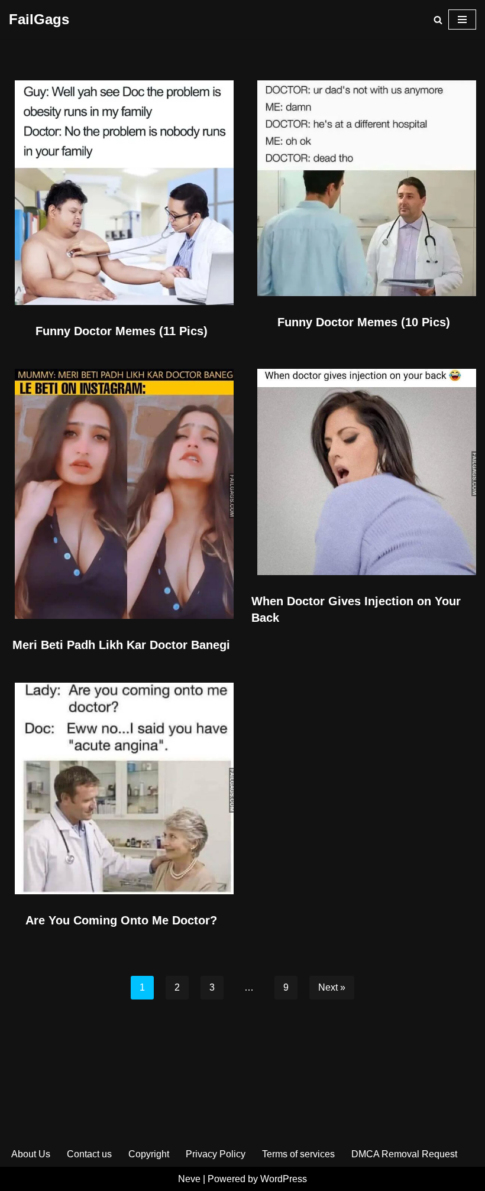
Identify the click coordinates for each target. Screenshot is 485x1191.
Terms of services (298, 1154)
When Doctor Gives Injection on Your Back (356, 609)
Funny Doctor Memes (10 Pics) (363, 322)
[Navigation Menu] (462, 19)
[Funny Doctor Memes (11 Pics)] (121, 192)
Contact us (89, 1154)
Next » (331, 987)
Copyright (148, 1154)
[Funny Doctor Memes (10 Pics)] (363, 187)
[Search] (438, 19)
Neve (189, 1179)
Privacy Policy (215, 1154)
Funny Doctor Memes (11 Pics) (121, 330)
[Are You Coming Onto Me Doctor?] (121, 788)
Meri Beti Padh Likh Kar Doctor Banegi (121, 644)
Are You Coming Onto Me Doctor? (121, 920)
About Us (30, 1154)
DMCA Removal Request (404, 1154)
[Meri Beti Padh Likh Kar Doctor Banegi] (121, 494)
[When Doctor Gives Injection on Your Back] (363, 472)
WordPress (283, 1179)
